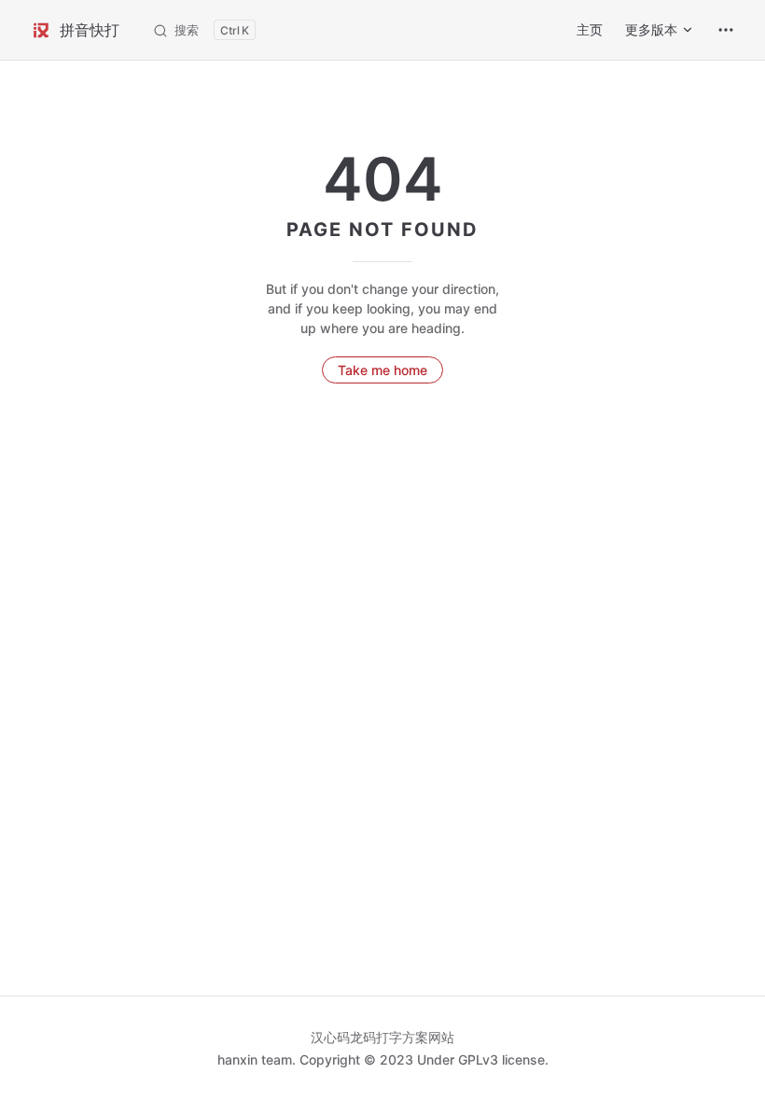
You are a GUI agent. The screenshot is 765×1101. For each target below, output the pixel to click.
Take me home (382, 370)
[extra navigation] (725, 30)
